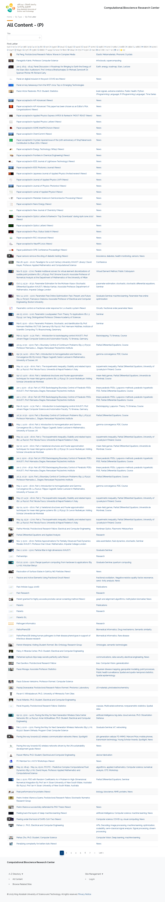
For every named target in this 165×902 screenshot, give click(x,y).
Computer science (134, 767)
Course (124, 336)
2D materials (102, 688)
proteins (123, 792)
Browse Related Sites (22, 884)
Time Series (151, 94)
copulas (99, 706)
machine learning (120, 296)
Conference (101, 262)
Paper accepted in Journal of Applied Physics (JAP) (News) (42, 180)
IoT (114, 727)
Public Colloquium (126, 271)
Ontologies (101, 645)
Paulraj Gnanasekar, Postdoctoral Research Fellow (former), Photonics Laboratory (52, 688)
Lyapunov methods (124, 388)
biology (99, 792)
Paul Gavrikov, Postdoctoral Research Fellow (36, 663)
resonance (148, 578)
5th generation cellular (106, 736)
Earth (98, 66)
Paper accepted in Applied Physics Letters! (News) (38, 122)
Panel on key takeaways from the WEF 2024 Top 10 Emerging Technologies (50, 85)
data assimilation (103, 541)
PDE (119, 354)
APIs (98, 825)
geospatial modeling (130, 669)
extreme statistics (116, 91)
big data (118, 715)
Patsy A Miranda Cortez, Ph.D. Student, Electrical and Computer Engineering (50, 651)
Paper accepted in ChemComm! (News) (34, 134)
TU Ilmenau (114, 336)
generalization (122, 663)
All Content (18, 879)
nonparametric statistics (135, 706)
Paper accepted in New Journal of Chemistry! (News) (39, 210)
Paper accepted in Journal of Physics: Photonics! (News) (41, 186)
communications (103, 657)
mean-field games (104, 375)
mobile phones (146, 736)
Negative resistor (122, 578)
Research (100, 535)
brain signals (101, 91)
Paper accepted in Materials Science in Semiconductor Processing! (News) (49, 198)
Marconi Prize (132, 736)
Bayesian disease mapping (108, 669)
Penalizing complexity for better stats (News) (36, 844)
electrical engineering (133, 657)
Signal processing (140, 828)
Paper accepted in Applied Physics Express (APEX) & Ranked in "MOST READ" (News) (54, 115)
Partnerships (21, 556)
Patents (19, 605)
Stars (120, 66)
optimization (148, 825)
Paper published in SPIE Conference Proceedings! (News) (41, 250)
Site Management (93, 874)
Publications (101, 587)
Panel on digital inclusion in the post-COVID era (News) (40, 79)
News (98, 79)
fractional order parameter (115, 308)
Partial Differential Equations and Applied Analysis (38, 535)
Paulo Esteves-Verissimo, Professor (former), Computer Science (44, 681)
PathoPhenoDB (23, 629)
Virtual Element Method (106, 271)
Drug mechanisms (126, 629)
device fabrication (104, 755)
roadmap (113, 66)
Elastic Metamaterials (105, 54)
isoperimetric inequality (106, 366)
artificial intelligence (105, 715)
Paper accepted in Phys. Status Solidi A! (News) (37, 231)
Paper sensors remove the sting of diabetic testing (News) (42, 256)
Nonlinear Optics (103, 529)
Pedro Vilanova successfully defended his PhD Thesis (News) (43, 807)
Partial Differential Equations (108, 345)
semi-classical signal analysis (119, 828)
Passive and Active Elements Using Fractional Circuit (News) (43, 578)
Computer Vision (108, 663)
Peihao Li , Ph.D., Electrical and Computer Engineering (40, 825)
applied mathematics (116, 767)
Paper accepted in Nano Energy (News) (33, 204)
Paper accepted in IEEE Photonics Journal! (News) (38, 167)
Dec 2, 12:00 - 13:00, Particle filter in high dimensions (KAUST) (43, 550)
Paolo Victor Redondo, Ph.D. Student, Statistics (37, 91)
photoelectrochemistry (118, 688)
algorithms (101, 767)
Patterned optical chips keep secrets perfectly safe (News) (42, 657)
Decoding (105, 825)
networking (121, 727)
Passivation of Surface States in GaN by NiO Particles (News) (43, 571)
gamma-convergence (106, 354)
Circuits (99, 308)
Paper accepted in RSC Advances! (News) (35, 238)
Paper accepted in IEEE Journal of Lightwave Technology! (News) (45, 161)
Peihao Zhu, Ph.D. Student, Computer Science (36, 837)
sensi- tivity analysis (105, 581)
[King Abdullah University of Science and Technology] (21, 7)
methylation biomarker (136, 599)
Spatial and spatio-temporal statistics (136, 672)
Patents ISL (21, 617)
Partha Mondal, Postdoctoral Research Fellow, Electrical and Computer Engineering (53, 529)
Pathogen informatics (26, 623)
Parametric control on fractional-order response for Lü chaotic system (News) (51, 308)
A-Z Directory (15, 874)
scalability (100, 828)
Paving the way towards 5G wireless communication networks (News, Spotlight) (52, 736)
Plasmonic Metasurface (122, 529)
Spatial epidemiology (105, 675)
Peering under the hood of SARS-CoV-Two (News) (38, 819)
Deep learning (118, 837)
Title (8, 33)
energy (105, 66)
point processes (147, 669)
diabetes (110, 256)
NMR (116, 792)
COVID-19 (117, 819)
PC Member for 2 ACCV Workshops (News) (35, 761)
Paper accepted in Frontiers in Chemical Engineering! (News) (43, 155)
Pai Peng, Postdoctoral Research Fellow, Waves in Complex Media (45, 54)
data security (118, 657)
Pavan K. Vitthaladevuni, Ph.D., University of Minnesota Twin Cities (45, 694)
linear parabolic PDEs (105, 388)
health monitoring (123, 256)
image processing (118, 825)
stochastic (121, 283)
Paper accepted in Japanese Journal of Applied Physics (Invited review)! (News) (51, 173)
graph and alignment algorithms (110, 599)
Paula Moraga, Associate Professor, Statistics (36, 669)
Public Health (131, 91)
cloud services (129, 715)
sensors (135, 256)
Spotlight (143, 739)
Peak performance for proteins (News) (33, 792)
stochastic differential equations (140, 283)
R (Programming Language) (132, 94)
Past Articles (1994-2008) (27, 587)
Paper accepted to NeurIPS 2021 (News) (34, 244)
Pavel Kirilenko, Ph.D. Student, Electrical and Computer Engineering (46, 700)
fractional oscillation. (105, 578)
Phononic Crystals (124, 54)
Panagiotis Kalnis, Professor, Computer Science (37, 60)
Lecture (126, 66)
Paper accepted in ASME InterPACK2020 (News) (37, 128)
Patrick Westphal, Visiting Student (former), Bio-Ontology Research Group (49, 645)
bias (98, 663)
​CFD (106, 770)
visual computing (131, 819)
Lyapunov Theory (117, 406)
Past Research (22, 593)
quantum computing (122, 562)
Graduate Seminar (104, 296)
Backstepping (102, 336)
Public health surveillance (107, 672)
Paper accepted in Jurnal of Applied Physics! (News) (39, 192)
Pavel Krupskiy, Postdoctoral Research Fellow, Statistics (41, 706)
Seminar (100, 287)
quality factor (137, 578)
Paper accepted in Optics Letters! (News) (34, 225)
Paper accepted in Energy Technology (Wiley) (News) (40, 149)
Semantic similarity (143, 629)
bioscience (101, 256)
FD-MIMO (121, 736)
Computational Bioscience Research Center (131, 7)
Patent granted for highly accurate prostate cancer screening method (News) (50, 599)
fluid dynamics (118, 541)
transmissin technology (106, 739)
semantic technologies (117, 645)
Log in (92, 879)
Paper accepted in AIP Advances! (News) (34, 100)
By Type (18, 17)
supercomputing (114, 60)
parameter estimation (105, 283)
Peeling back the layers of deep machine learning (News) (41, 813)
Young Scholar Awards (128, 739)
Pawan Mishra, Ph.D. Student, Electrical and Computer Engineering (45, 755)
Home (9, 17)
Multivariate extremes (113, 706)
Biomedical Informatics (106, 629)
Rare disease (123, 636)
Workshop (113, 770)
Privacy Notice (84, 894)
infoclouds (101, 60)
